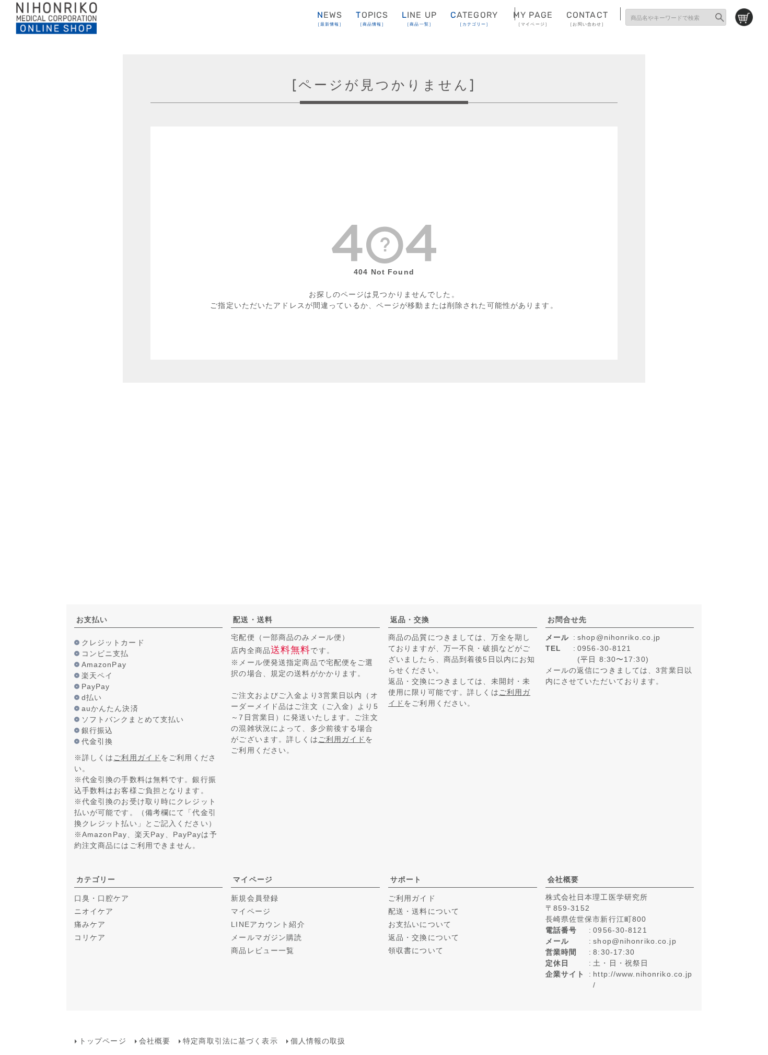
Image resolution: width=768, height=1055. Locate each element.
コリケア (90, 937)
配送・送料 (253, 619)
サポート (406, 879)
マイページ (253, 879)
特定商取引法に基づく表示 (230, 1041)
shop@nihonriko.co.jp (618, 637)
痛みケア (90, 924)
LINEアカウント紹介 (268, 924)
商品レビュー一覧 (262, 950)
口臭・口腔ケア (102, 898)
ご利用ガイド (137, 757)
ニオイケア (94, 911)
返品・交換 (410, 619)
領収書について (416, 950)
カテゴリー (96, 879)
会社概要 (563, 879)
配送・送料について (423, 911)
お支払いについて (419, 924)
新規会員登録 (254, 898)
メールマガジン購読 (266, 937)
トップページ (102, 1041)
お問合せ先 (567, 619)
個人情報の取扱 (318, 1041)
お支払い (92, 619)
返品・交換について (423, 937)
